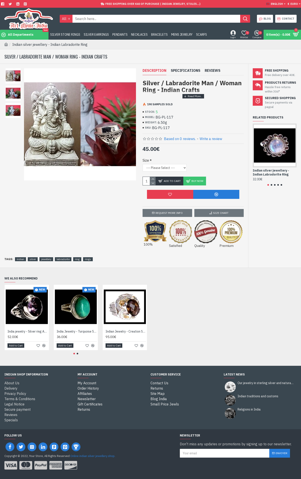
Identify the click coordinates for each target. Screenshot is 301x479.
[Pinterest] (26, 4)
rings (88, 259)
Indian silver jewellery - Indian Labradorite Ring (271, 172)
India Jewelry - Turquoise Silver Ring (77, 331)
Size (146, 160)
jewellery (46, 259)
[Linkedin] (18, 4)
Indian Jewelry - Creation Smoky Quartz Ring (126, 331)
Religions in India (249, 409)
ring (77, 259)
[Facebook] (3, 4)
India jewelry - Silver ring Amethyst (27, 331)
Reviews (212, 70)
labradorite (63, 259)
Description (154, 70)
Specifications (185, 70)
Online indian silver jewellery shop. (92, 456)
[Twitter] (10, 4)
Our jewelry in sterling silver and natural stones (266, 383)
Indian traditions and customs (258, 396)
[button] (268, 185)
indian (20, 259)
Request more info (169, 213)
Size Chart (221, 213)
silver (33, 259)
